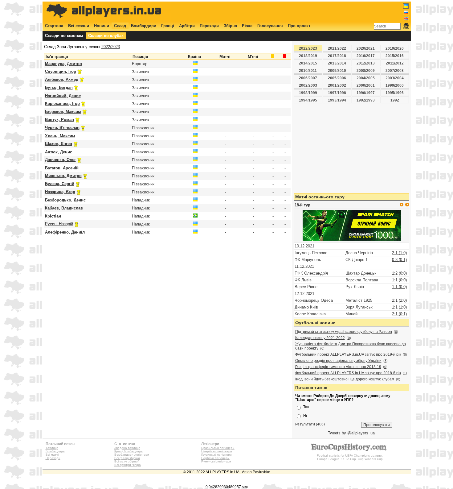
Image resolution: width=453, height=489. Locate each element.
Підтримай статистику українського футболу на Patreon (343, 331)
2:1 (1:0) (399, 253)
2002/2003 (308, 85)
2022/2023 (110, 46)
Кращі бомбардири (128, 451)
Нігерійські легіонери (216, 451)
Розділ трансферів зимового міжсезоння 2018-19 (338, 367)
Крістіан (53, 216)
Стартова (54, 25)
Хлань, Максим (60, 136)
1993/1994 (337, 100)
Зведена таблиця (127, 448)
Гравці (167, 25)
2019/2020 (395, 48)
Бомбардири (143, 25)
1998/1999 (308, 93)
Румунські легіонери (216, 461)
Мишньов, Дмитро (63, 175)
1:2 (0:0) (399, 273)
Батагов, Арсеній (62, 168)
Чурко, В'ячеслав (62, 127)
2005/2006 (337, 78)
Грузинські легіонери (216, 454)
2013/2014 (337, 63)
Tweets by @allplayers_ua (351, 433)
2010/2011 (308, 70)
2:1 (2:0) (399, 300)
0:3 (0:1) (399, 259)
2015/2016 (395, 56)
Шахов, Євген (58, 143)
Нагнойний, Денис (63, 95)
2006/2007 (308, 78)
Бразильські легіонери (218, 448)
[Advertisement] (296, 11)
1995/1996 (395, 93)
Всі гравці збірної (127, 458)
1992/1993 (366, 100)
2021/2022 (337, 48)
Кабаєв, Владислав (64, 208)
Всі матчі (52, 454)
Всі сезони (78, 25)
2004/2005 (366, 78)
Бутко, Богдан (59, 87)
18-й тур (302, 205)
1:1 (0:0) (399, 280)
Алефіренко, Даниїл (65, 232)
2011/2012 (395, 63)
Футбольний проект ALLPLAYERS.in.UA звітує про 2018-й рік (348, 373)
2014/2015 (308, 63)
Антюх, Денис (58, 152)
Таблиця (52, 448)
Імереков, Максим (63, 111)
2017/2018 (337, 56)
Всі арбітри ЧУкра (127, 464)
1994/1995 (308, 100)
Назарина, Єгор (60, 191)
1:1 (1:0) (399, 307)
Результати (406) (310, 424)
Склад (120, 25)
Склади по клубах (106, 35)
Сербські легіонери (215, 458)
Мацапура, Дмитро (63, 63)
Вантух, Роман (59, 119)
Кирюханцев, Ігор (62, 103)
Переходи (209, 25)
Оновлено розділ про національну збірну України (338, 360)
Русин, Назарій (59, 224)
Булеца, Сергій (59, 183)
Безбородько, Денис (65, 200)
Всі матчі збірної (126, 461)
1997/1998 (337, 93)
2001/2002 (337, 85)
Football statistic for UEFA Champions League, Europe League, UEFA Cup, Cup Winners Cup (350, 457)
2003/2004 (395, 78)
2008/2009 (366, 70)
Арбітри (187, 25)
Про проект (299, 25)
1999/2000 (395, 85)
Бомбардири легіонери (131, 454)
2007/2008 (395, 70)
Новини (101, 25)
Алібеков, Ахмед (61, 79)
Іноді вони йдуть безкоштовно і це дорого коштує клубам (344, 379)
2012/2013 (366, 63)
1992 (394, 100)
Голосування (270, 25)
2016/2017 (366, 56)
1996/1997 (366, 93)
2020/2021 (366, 48)
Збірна (230, 25)
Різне (247, 25)
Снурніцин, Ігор (60, 71)
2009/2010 (337, 70)
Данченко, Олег (60, 159)
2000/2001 (366, 85)
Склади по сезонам (64, 35)
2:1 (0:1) (399, 314)
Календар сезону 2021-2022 (320, 338)
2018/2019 (308, 56)
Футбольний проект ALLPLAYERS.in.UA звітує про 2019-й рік (348, 354)
